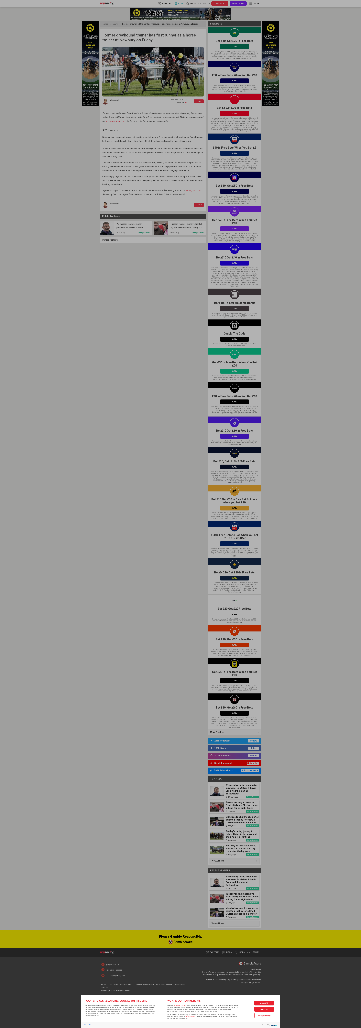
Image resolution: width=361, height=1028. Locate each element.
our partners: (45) (179, 1005)
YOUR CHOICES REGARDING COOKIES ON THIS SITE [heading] (116, 1000)
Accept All (264, 1003)
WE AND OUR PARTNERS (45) (184, 1000)
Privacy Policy (88, 1025)
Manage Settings (264, 1015)
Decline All (264, 1009)
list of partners (190, 1016)
